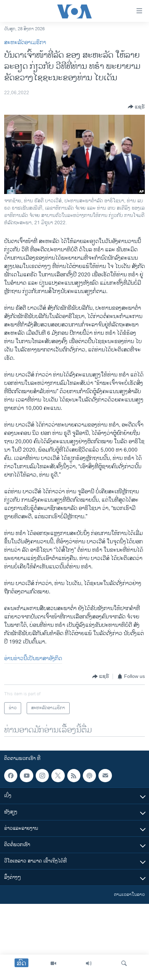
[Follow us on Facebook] (10, 775)
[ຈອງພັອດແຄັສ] (105, 775)
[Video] (53, 963)
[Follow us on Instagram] (42, 775)
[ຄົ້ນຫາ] (124, 963)
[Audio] (88, 963)
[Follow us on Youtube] (26, 775)
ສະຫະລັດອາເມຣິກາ (25, 42)
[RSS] (73, 775)
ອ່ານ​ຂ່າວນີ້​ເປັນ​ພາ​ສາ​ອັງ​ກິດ (33, 658)
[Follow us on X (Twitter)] (57, 775)
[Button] (136, 107)
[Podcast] (89, 775)
